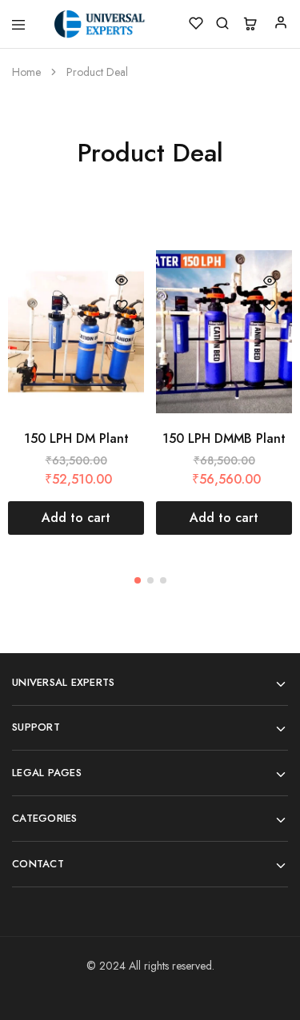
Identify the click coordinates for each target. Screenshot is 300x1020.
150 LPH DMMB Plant (224, 438)
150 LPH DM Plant (76, 438)
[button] (76, 518)
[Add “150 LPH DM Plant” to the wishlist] (121, 305)
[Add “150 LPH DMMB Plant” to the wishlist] (269, 305)
